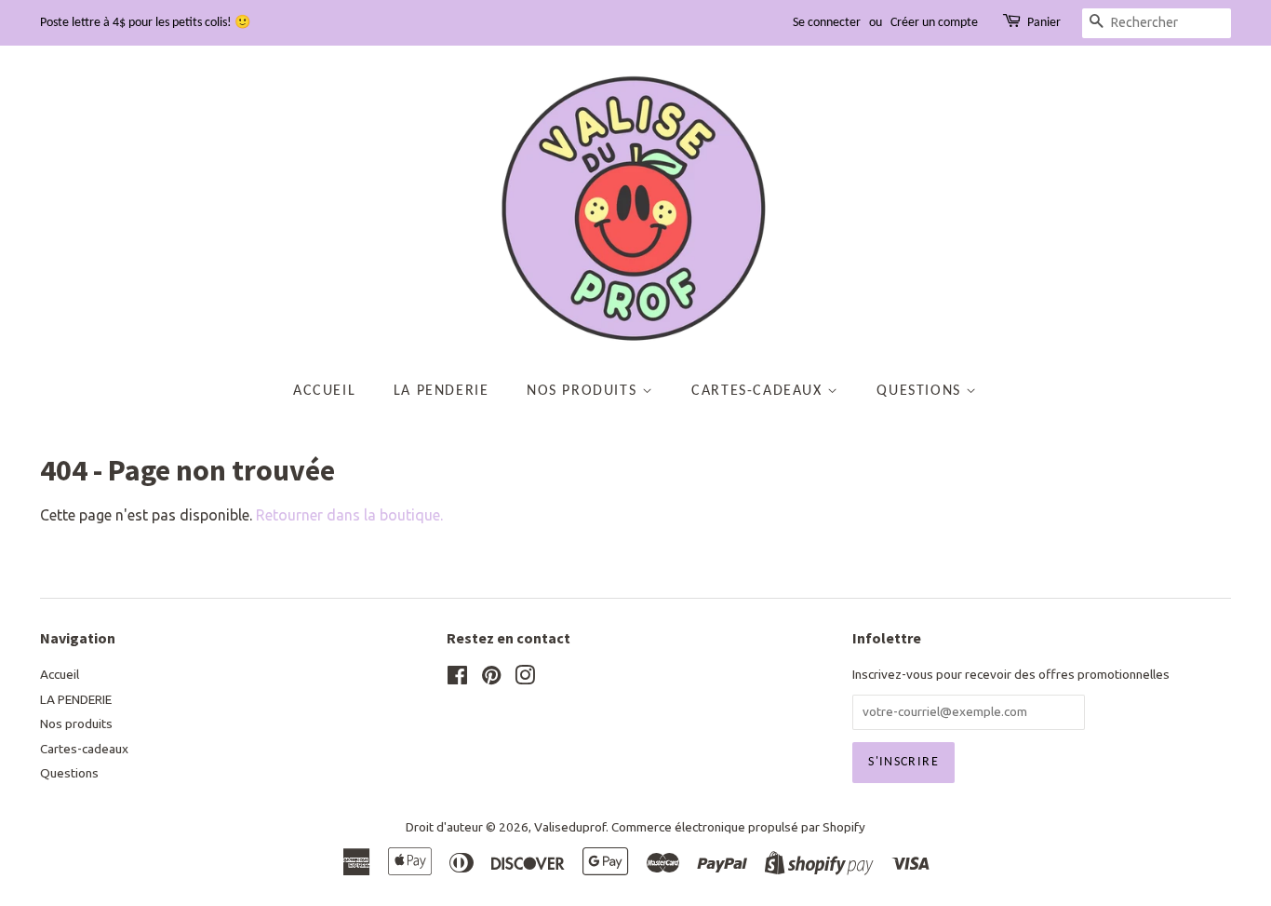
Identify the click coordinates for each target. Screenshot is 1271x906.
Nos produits (584, 391)
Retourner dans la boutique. (349, 515)
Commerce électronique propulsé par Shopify (738, 826)
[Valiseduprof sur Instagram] (525, 678)
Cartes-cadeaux (759, 391)
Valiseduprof (570, 826)
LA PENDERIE (441, 391)
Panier (1044, 23)
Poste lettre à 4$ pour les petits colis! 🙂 (145, 23)
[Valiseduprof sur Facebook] (457, 678)
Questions (921, 391)
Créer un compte (934, 23)
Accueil (324, 391)
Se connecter (827, 23)
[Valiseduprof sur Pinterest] (491, 678)
